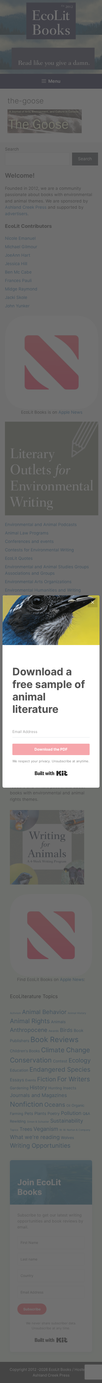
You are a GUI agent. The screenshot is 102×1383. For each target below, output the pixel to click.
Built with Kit (51, 773)
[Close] (93, 602)
